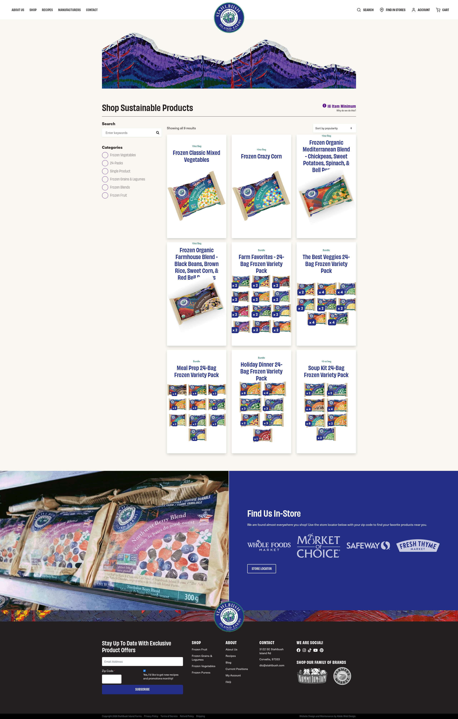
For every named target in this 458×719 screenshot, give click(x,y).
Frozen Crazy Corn (261, 156)
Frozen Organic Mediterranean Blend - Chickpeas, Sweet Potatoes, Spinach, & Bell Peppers (326, 155)
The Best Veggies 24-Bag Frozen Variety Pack (326, 263)
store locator (262, 568)
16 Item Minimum (342, 105)
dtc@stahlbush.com (271, 665)
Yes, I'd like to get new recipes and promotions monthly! (160, 676)
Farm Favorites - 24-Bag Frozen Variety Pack (261, 263)
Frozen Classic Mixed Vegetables (196, 155)
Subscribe (142, 689)
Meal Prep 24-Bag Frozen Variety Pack (196, 371)
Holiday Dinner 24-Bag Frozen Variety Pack (261, 371)
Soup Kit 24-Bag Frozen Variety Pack (326, 371)
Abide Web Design (346, 716)
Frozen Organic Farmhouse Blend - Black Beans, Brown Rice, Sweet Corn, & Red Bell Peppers (196, 263)
